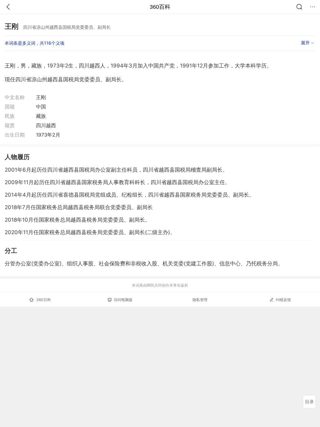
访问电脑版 (123, 299)
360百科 (160, 7)
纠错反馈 (283, 299)
